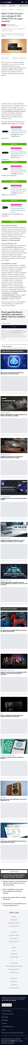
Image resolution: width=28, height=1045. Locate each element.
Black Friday (12, 5)
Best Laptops (14, 932)
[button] (2, 2)
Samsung (20, 107)
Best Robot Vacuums (14, 987)
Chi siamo (4, 1023)
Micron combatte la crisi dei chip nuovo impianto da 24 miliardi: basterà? (13, 891)
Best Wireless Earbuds (14, 969)
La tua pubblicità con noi (8, 1026)
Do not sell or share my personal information (12, 1032)
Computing (3, 9)
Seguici (16, 58)
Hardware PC (11, 9)
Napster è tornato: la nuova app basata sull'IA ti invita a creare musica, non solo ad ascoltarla (15, 883)
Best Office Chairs (14, 972)
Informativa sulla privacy (15, 332)
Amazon (15, 64)
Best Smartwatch (14, 957)
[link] (5, 131)
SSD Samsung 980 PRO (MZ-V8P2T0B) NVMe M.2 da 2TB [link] (18, 210)
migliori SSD (11, 105)
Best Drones (14, 984)
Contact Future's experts (7, 1014)
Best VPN (14, 916)
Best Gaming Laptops (14, 935)
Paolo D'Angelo (11, 24)
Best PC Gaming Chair (14, 941)
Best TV (14, 950)
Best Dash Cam (14, 981)
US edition (12, 1041)
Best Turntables (14, 963)
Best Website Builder (14, 926)
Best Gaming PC (14, 938)
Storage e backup (19, 9)
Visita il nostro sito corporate (9, 1000)
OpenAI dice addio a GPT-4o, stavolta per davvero (14, 898)
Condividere (6, 58)
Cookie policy (5, 1020)
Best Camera (14, 978)
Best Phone (14, 947)
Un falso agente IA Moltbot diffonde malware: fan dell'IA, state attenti (14, 876)
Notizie (3, 25)
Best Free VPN (14, 919)
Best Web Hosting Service (14, 923)
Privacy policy (5, 1017)
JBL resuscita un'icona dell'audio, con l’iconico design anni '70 (14, 904)
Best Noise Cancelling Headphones (14, 966)
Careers (3, 1029)
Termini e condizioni (7, 1010)
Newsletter (24, 58)
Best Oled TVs (14, 953)
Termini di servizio (17, 330)
